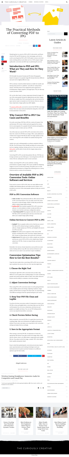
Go (65, 33)
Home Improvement (52, 297)
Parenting (49, 356)
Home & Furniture (51, 293)
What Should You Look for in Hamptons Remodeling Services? (56, 163)
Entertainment (51, 250)
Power (49, 366)
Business (49, 197)
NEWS (48, 343)
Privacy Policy (34, 455)
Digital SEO (50, 230)
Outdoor (49, 350)
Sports (49, 376)
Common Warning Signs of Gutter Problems (53, 83)
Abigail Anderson (10, 45)
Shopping (49, 373)
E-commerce (50, 240)
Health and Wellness (52, 283)
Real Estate (50, 370)
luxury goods (50, 333)
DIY (48, 233)
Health (49, 280)
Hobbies (30, 1)
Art (48, 184)
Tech (48, 380)
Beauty (49, 190)
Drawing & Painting (39, 1)
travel (49, 386)
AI (47, 180)
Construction (50, 207)
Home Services (50, 303)
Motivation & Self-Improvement (55, 340)
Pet (48, 363)
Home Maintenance (52, 300)
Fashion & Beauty (51, 260)
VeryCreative (6, 433)
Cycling (49, 217)
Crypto (49, 210)
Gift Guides (50, 277)
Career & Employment (52, 200)
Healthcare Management (53, 287)
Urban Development (52, 393)
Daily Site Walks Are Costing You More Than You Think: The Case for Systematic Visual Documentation (57, 114)
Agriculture (50, 177)
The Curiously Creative (15, 2)
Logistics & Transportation (54, 330)
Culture (49, 213)
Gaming (49, 273)
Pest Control (50, 360)
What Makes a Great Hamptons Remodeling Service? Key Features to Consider (57, 139)
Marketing (49, 336)
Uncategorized (51, 390)
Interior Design (51, 313)
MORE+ (46, 1)
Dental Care (50, 220)
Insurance (49, 310)
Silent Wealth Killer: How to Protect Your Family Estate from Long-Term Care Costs (53, 69)
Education (49, 243)
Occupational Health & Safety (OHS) (56, 346)
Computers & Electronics (23, 26)
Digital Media (50, 227)
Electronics (50, 247)
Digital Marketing (51, 223)
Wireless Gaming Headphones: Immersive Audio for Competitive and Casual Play (20, 377)
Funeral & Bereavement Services (55, 270)
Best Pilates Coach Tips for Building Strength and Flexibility (53, 77)
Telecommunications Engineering (55, 383)
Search (48, 31)
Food (48, 267)
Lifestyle (49, 326)
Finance (49, 263)
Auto (48, 187)
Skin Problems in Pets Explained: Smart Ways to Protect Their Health (53, 62)
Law (48, 323)
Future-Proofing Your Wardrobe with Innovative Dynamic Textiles (52, 54)
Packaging (49, 353)
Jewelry (49, 320)
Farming (49, 257)
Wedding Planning (51, 396)
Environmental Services (53, 253)
